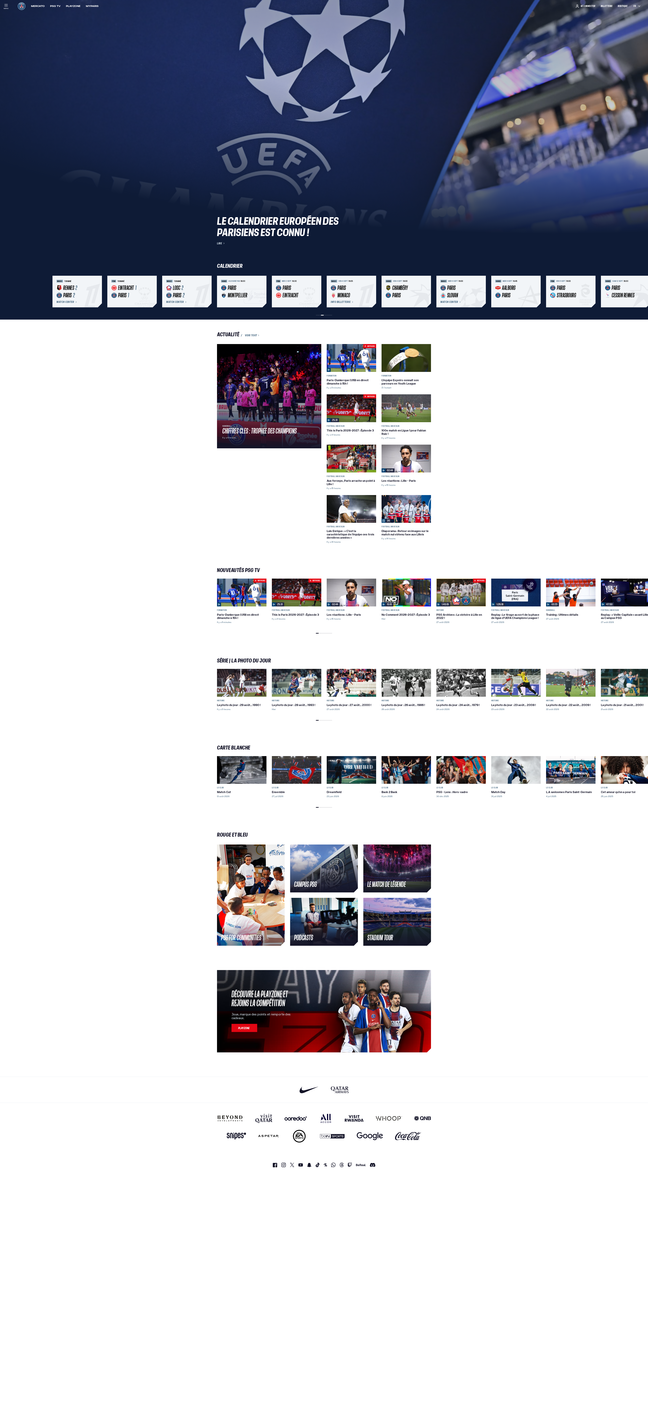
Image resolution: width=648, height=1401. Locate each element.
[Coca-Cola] (408, 1136)
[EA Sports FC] (299, 1136)
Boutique (622, 6)
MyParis (92, 6)
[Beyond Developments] (230, 1118)
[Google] (370, 1136)
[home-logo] (22, 6)
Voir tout (251, 335)
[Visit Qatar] (263, 1118)
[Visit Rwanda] (354, 1118)
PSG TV (55, 6)
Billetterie (607, 6)
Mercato (38, 6)
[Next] (427, 292)
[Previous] (221, 292)
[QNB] (422, 1118)
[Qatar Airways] (340, 1089)
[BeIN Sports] (332, 1136)
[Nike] (309, 1089)
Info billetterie (340, 302)
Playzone (73, 6)
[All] (326, 1118)
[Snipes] (236, 1136)
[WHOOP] (389, 1118)
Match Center (65, 302)
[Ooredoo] (296, 1118)
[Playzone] (244, 1028)
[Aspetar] (268, 1136)
